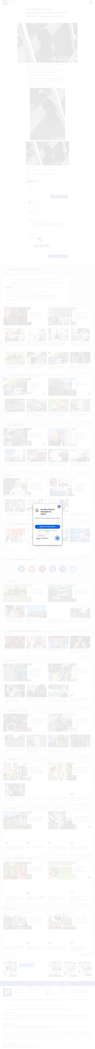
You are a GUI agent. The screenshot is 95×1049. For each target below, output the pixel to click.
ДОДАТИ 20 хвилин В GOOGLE (47, 526)
